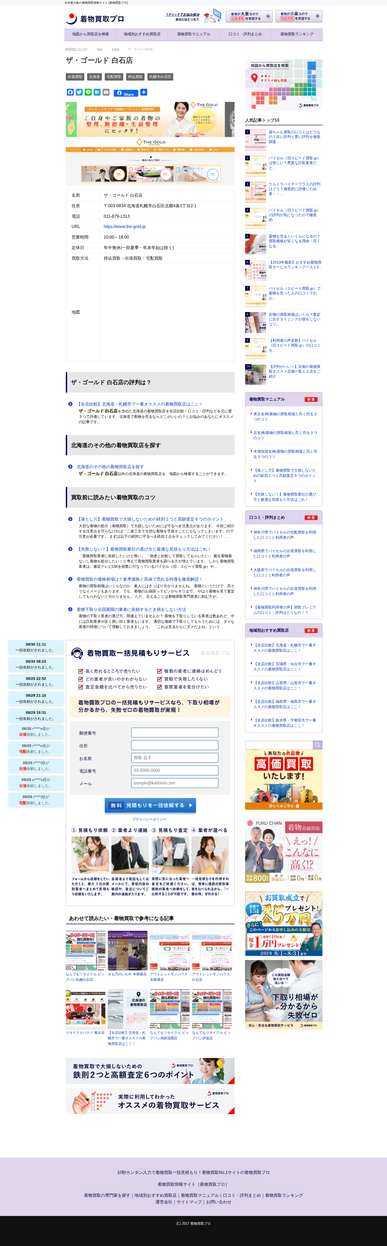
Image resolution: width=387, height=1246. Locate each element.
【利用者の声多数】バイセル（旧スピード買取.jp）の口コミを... (295, 346)
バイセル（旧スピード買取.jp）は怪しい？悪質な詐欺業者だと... (295, 163)
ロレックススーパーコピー (190, 1235)
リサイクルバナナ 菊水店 (85, 1033)
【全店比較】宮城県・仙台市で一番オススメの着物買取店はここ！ (284, 667)
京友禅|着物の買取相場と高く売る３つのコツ (285, 436)
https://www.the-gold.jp (125, 227)
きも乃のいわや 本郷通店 (127, 975)
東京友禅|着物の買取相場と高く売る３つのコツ (285, 417)
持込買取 (135, 77)
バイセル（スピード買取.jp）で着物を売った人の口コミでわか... (295, 294)
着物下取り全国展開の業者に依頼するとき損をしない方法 (129, 610)
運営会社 (164, 1202)
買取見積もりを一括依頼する (150, 807)
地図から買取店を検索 (90, 34)
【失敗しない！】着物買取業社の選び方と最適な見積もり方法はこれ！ (141, 549)
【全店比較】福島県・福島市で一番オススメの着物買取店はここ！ (284, 704)
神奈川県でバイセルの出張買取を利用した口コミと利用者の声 (284, 591)
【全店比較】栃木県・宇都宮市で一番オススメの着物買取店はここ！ (284, 723)
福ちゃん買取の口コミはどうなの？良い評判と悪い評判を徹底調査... (294, 137)
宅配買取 (114, 77)
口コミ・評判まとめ (245, 34)
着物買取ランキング (297, 34)
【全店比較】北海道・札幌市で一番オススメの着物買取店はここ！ (137, 404)
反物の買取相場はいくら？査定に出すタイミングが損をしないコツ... (294, 320)
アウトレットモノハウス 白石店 (211, 977)
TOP (79, 49)
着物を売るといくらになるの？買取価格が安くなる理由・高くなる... (294, 242)
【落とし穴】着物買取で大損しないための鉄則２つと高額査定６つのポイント (148, 519)
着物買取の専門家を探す (107, 1196)
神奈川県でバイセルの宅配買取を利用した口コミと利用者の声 (284, 535)
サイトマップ (189, 1202)
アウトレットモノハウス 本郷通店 (169, 977)
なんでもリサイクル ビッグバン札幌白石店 (85, 977)
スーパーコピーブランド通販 (136, 1235)
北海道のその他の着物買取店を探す (108, 467)
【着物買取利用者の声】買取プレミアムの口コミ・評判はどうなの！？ (284, 610)
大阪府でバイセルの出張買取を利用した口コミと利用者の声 (284, 573)
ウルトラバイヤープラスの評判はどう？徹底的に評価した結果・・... (294, 189)
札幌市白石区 (160, 77)
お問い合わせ (218, 1202)
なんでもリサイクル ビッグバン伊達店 (211, 1036)
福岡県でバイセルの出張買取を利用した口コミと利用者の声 (284, 554)
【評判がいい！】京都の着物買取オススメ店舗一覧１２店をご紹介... (294, 372)
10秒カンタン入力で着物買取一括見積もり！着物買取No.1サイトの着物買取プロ (193, 1173)
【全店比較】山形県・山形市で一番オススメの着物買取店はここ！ (284, 686)
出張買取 (75, 77)
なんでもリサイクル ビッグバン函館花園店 (169, 1036)
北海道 (94, 77)
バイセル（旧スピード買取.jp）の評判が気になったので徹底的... (295, 215)
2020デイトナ (265, 1235)
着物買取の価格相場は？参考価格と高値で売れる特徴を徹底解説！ (137, 579)
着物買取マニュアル (193, 34)
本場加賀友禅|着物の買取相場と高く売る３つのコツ (285, 454)
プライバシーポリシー (149, 820)
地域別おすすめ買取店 (142, 34)
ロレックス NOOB (233, 1235)
